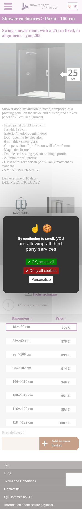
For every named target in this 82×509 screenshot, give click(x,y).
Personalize (41, 279)
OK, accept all (42, 262)
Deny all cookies (42, 271)
